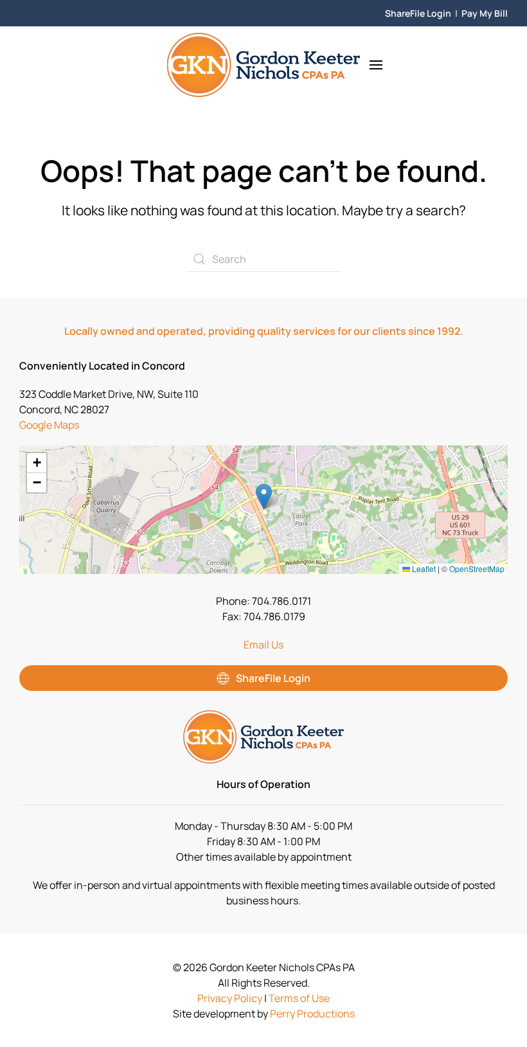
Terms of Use (299, 998)
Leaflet (423, 568)
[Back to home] (263, 65)
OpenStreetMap (477, 568)
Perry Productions (312, 1014)
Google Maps (49, 425)
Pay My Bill (484, 13)
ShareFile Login (418, 13)
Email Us (263, 645)
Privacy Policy (229, 998)
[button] (376, 65)
